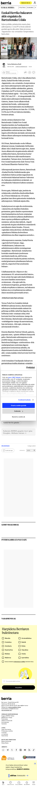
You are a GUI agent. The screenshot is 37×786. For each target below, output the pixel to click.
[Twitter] (12, 750)
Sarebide (4, 723)
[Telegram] (7, 750)
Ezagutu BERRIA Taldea (7, 715)
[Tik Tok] (33, 750)
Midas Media (4, 743)
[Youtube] (25, 750)
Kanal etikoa (4, 735)
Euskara (30, 7)
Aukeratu (17, 411)
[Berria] (6, 699)
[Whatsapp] (3, 750)
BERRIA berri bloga (6, 717)
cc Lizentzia (4, 734)
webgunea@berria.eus (14, 707)
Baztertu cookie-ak (18, 417)
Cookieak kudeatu (24, 400)
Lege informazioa (6, 729)
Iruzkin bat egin (9, 450)
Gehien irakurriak (10, 525)
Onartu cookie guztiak (18, 405)
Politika (22, 7)
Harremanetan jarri (6, 710)
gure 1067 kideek (14, 377)
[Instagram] (20, 750)
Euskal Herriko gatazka (11, 422)
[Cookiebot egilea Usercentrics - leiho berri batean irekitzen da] (26, 368)
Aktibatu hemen (17, 433)
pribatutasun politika (19, 661)
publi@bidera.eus (13, 708)
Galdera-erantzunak (6, 720)
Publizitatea (4, 719)
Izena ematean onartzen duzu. (19, 661)
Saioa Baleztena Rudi (14, 64)
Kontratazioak (5, 722)
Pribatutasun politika (7, 731)
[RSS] (29, 750)
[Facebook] (16, 750)
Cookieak (4, 732)
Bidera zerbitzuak (6, 741)
